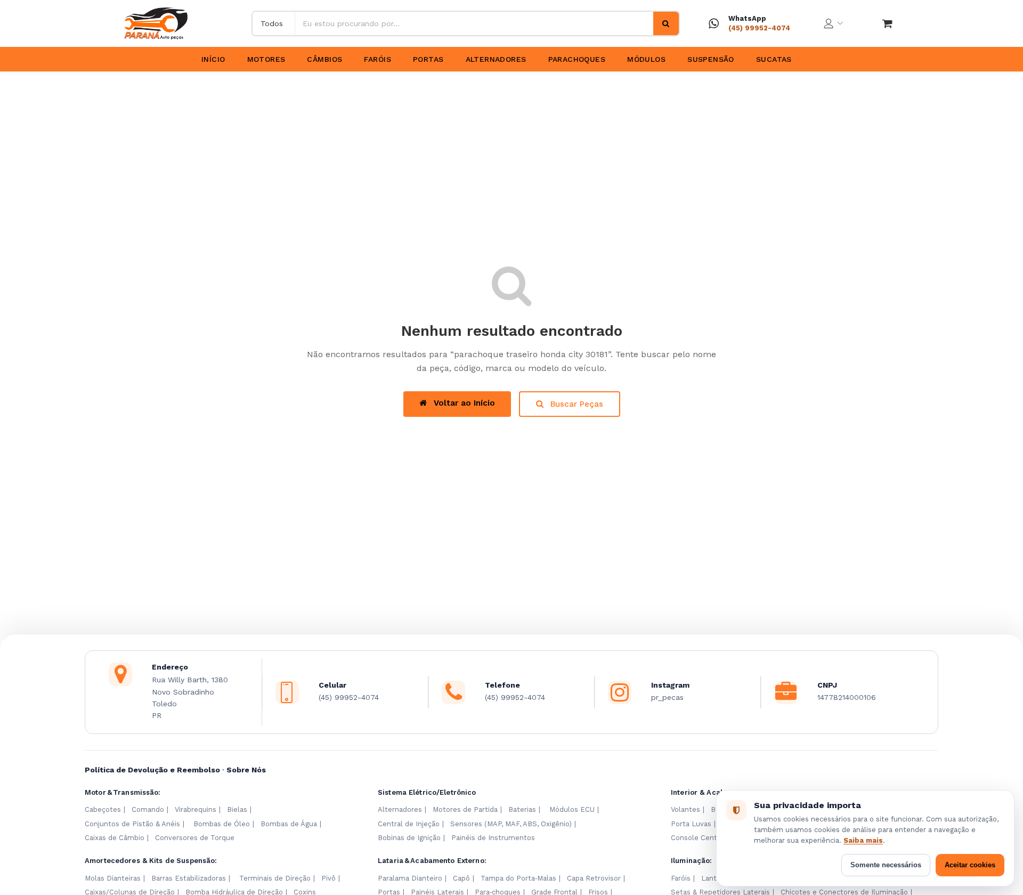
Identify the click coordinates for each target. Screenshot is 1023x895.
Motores (266, 59)
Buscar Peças (575, 404)
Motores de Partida (465, 809)
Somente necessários (885, 865)
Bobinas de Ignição (409, 838)
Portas (428, 59)
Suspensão (710, 59)
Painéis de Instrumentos (493, 838)
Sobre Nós (246, 769)
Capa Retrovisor (594, 878)
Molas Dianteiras (113, 878)
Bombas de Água (289, 824)
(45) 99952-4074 (759, 28)
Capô (461, 878)
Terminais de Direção (275, 878)
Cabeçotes (103, 809)
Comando (148, 809)
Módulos (646, 59)
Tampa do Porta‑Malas (518, 878)
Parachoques (577, 59)
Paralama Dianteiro (410, 878)
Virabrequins (195, 809)
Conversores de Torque (194, 838)
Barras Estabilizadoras (188, 878)
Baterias (522, 809)
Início (213, 59)
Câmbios (324, 59)
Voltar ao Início (463, 403)
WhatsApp (747, 18)
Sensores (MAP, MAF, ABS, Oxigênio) (511, 824)
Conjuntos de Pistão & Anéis (132, 824)
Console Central (698, 838)
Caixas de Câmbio (114, 838)
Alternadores (496, 59)
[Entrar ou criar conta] (833, 23)
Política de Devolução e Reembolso (152, 769)
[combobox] (474, 23)
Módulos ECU (572, 809)
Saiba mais (863, 840)
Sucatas (774, 59)
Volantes (685, 809)
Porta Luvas (691, 824)
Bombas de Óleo (221, 824)
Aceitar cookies (970, 865)
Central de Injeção (409, 824)
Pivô (328, 878)
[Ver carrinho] (887, 23)
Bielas (237, 809)
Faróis (377, 59)
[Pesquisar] (666, 23)
